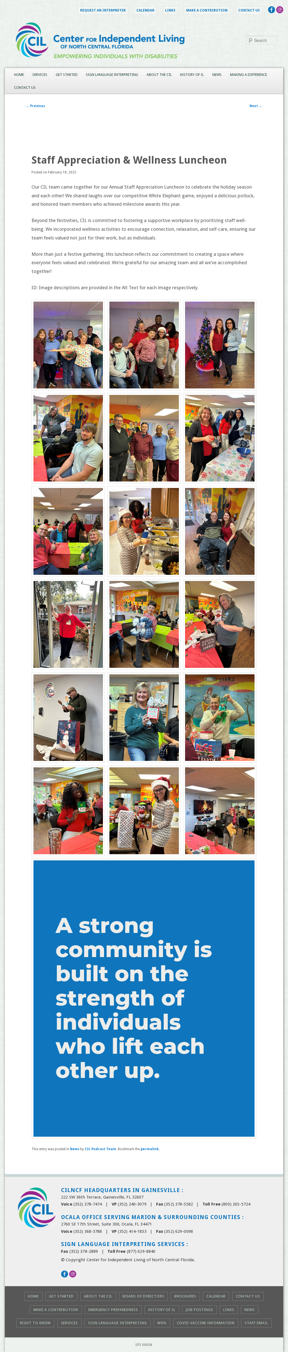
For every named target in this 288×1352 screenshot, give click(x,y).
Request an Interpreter (103, 10)
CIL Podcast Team (100, 1149)
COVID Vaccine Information (206, 1323)
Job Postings (199, 1310)
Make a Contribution (207, 10)
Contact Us (249, 10)
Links (170, 10)
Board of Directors (143, 1296)
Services (39, 75)
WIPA (162, 1323)
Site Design (144, 1344)
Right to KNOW (35, 1323)
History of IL (192, 75)
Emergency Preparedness (113, 1310)
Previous (35, 106)
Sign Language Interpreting (112, 75)
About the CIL (159, 75)
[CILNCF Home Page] (144, 64)
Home (19, 75)
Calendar (145, 10)
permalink (150, 1149)
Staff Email (256, 1323)
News (217, 75)
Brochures (185, 1296)
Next (255, 106)
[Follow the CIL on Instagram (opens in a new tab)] (279, 11)
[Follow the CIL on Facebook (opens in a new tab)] (271, 11)
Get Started (67, 75)
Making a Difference (248, 75)
